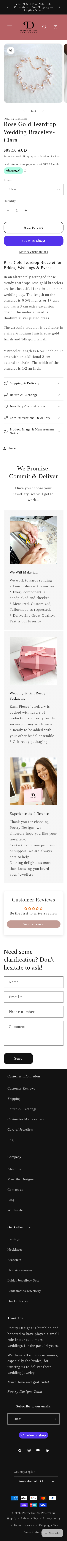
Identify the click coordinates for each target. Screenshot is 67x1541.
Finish (8, 180)
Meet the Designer (21, 1179)
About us (14, 1169)
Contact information (36, 1532)
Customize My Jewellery (25, 1119)
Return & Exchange (22, 1109)
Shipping (28, 156)
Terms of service (24, 1525)
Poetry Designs (31, 1512)
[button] (9, 27)
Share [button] (11, 448)
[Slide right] (43, 111)
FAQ (10, 1140)
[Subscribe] (54, 1419)
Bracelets (14, 1260)
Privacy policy (51, 1518)
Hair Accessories (19, 1270)
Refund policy (29, 1518)
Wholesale (15, 1210)
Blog (11, 1200)
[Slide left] (24, 111)
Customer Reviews (21, 1088)
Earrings (13, 1239)
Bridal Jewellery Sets (23, 1280)
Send (18, 1058)
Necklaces (15, 1249)
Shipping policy (48, 1525)
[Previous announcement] (8, 7)
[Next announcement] (59, 7)
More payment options (33, 251)
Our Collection (18, 1301)
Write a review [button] (33, 924)
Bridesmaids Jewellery (24, 1291)
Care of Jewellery (20, 1129)
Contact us (18, 845)
